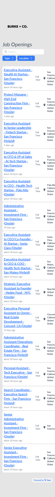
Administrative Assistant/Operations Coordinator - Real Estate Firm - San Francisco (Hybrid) (18, 346)
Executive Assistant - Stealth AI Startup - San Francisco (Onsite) (18, 76)
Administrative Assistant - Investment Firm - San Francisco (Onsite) (16, 214)
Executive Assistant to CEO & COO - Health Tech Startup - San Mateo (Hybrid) (18, 265)
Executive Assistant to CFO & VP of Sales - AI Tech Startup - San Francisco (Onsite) (18, 161)
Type (9, 58)
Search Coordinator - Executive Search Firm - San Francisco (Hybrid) (17, 396)
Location (26, 58)
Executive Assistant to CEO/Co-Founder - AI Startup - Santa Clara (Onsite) (18, 241)
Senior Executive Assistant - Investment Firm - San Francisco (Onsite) (16, 456)
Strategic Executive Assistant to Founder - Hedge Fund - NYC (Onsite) (17, 290)
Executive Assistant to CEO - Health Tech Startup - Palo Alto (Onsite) (18, 187)
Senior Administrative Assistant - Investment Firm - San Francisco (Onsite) (16, 425)
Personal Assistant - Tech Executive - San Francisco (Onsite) (18, 372)
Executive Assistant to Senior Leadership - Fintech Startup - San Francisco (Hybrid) (17, 132)
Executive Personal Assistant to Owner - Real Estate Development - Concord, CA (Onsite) (18, 317)
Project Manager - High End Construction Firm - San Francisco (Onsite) (17, 103)
